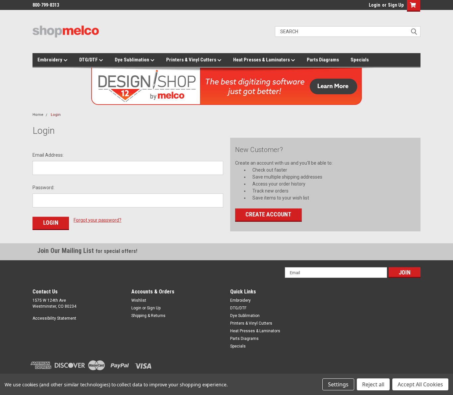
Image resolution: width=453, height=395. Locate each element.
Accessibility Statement (54, 318)
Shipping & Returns (148, 315)
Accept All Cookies (420, 384)
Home (37, 115)
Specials (360, 60)
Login (374, 5)
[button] (412, 6)
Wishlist (138, 300)
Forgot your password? (97, 220)
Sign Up (396, 5)
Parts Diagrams (323, 60)
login (367, 7)
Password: (43, 187)
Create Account (268, 214)
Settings (338, 384)
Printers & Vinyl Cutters (191, 60)
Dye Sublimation (132, 60)
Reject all (373, 384)
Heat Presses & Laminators (262, 60)
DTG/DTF (89, 60)
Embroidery (50, 60)
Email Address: (48, 155)
